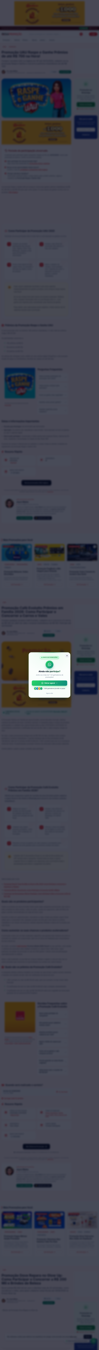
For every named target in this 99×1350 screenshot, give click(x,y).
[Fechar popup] (67, 656)
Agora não (49, 693)
